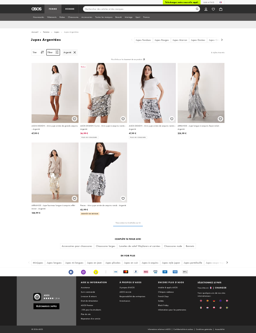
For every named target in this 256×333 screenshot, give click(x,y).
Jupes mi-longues (74, 262)
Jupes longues (54, 262)
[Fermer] (74, 52)
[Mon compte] (206, 8)
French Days (163, 296)
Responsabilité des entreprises (132, 296)
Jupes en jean (94, 262)
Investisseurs (125, 300)
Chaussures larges (105, 246)
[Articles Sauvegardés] (213, 8)
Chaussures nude (173, 246)
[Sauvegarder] (74, 119)
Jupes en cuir (131, 262)
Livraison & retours (89, 296)
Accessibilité (219, 329)
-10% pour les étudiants (91, 309)
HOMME (70, 9)
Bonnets (190, 246)
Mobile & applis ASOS (167, 287)
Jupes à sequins (150, 262)
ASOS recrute (125, 292)
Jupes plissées (113, 262)
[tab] (39, 17)
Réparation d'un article (90, 318)
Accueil (35, 32)
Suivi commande (88, 292)
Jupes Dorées (198, 40)
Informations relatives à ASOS (159, 329)
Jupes (56, 32)
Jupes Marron (180, 40)
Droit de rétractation (89, 300)
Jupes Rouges (162, 40)
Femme (46, 32)
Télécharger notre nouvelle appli (181, 2)
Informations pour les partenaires (172, 309)
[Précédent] (132, 40)
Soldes (161, 300)
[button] (201, 301)
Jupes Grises (215, 40)
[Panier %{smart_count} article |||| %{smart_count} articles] (220, 8)
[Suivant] (222, 40)
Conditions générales (204, 329)
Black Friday (163, 305)
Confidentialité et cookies (183, 329)
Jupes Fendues (143, 40)
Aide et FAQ (208, 2)
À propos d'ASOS (127, 287)
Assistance (85, 287)
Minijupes (38, 262)
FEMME (53, 9)
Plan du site (86, 314)
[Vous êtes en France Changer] (220, 2)
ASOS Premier (87, 305)
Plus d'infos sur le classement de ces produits (126, 59)
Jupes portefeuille (193, 262)
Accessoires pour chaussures (77, 246)
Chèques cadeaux (166, 292)
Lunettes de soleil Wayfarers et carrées (139, 246)
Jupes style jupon (171, 262)
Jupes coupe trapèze (217, 262)
